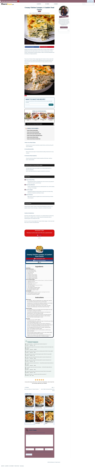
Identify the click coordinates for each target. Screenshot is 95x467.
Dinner (39, 11)
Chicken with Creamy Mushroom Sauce (34, 133)
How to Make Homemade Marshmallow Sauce (47, 389)
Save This (51, 104)
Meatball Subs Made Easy (48, 407)
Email (37, 449)
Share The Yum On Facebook (40, 260)
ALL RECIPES (39, 3)
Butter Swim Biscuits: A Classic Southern (31, 388)
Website (46, 449)
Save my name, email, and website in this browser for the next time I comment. (39, 451)
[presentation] (29, 401)
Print (40, 262)
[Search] (68, 31)
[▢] (26, 271)
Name (27, 449)
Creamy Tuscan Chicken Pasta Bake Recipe (34, 135)
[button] (32, 47)
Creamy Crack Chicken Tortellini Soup (33, 138)
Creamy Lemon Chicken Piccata (32, 137)
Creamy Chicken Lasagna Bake (32, 130)
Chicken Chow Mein (28, 422)
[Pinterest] (18, 1)
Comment (28, 435)
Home (30, 13)
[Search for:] (88, 3)
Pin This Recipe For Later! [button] (40, 258)
